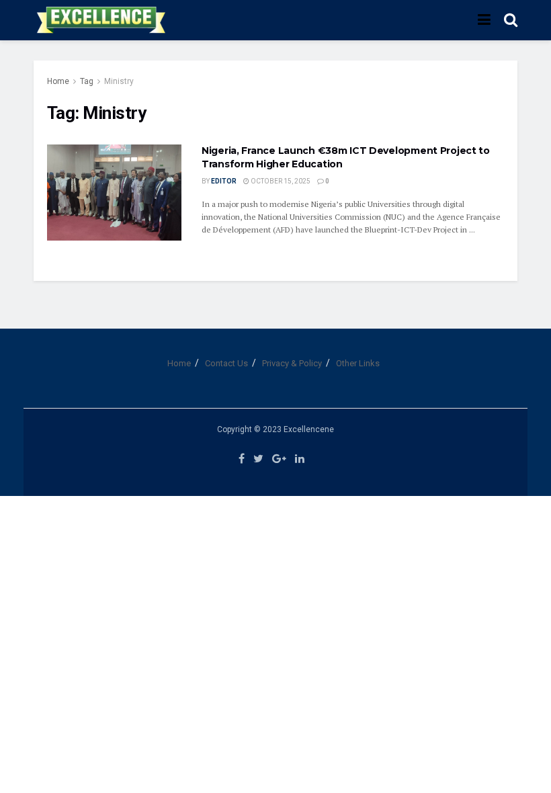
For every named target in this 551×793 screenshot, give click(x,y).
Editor (224, 181)
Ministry (119, 81)
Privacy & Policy (292, 363)
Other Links (358, 363)
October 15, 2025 (279, 181)
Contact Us (226, 363)
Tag (86, 81)
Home (58, 81)
